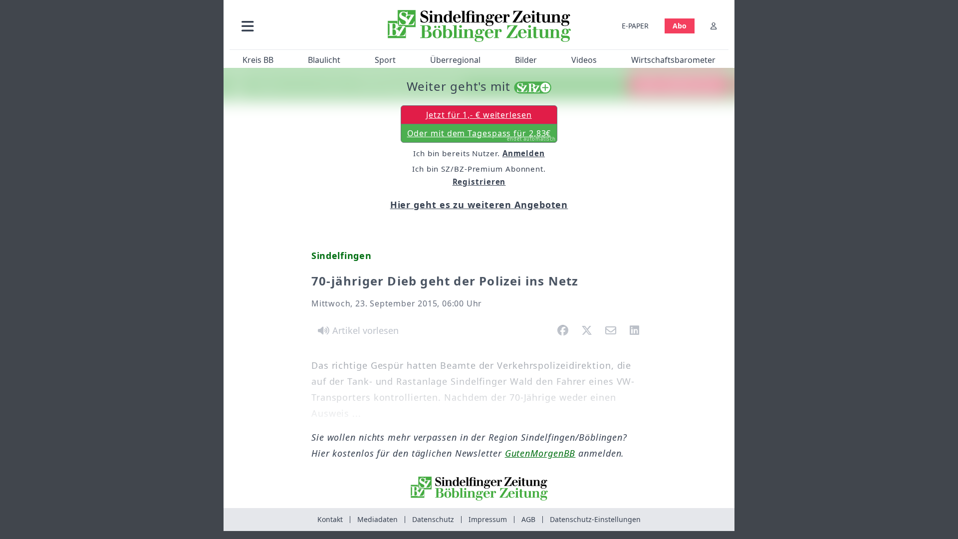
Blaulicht (324, 59)
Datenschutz (433, 519)
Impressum (488, 519)
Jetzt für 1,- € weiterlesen (478, 114)
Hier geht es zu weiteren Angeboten (479, 205)
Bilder (526, 59)
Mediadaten (377, 519)
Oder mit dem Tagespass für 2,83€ (481, 135)
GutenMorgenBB (540, 453)
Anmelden (523, 153)
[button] (300, 25)
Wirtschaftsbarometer (673, 59)
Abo (680, 25)
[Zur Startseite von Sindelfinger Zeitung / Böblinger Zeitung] (479, 26)
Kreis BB (257, 59)
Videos (584, 59)
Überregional (455, 59)
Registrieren (479, 182)
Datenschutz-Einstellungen (595, 519)
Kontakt (330, 519)
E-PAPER (635, 25)
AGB (528, 519)
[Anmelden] (714, 25)
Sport (385, 59)
